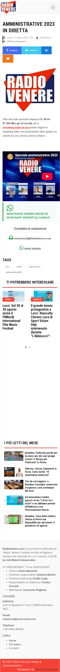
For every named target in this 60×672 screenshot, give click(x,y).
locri (7, 267)
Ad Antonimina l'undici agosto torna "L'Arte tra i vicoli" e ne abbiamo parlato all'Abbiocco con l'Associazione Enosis (40, 503)
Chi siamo (15, 644)
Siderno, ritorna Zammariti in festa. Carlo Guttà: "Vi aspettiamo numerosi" (40, 471)
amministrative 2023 (14, 272)
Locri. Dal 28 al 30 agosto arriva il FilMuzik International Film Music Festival (13, 317)
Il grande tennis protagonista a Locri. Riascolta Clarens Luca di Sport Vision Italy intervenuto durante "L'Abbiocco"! (42, 321)
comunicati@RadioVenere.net (32, 238)
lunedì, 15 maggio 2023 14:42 (20, 37)
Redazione (46, 37)
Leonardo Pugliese (46, 669)
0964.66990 (32, 248)
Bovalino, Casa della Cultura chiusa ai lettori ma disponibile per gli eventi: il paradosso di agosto (40, 521)
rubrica (37, 299)
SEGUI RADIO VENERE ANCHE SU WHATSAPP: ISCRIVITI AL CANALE (28, 215)
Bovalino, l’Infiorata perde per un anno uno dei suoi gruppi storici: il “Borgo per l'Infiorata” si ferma (41, 457)
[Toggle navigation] (52, 7)
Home (12, 640)
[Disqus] (30, 396)
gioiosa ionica (34, 267)
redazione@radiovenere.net (19, 619)
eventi (8, 299)
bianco (19, 267)
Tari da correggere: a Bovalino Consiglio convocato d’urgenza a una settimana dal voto (41, 486)
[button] (26, 347)
